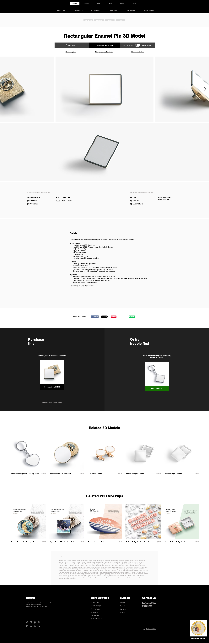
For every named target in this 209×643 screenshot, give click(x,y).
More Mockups (100, 597)
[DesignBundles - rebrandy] (38, 622)
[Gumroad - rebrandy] (30, 622)
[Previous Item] (4, 89)
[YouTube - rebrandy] (38, 626)
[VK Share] (125, 316)
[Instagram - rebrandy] (27, 626)
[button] (198, 638)
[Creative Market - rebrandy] (27, 622)
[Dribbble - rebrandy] (34, 626)
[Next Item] (205, 89)
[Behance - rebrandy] (30, 626)
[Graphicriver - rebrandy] (34, 622)
